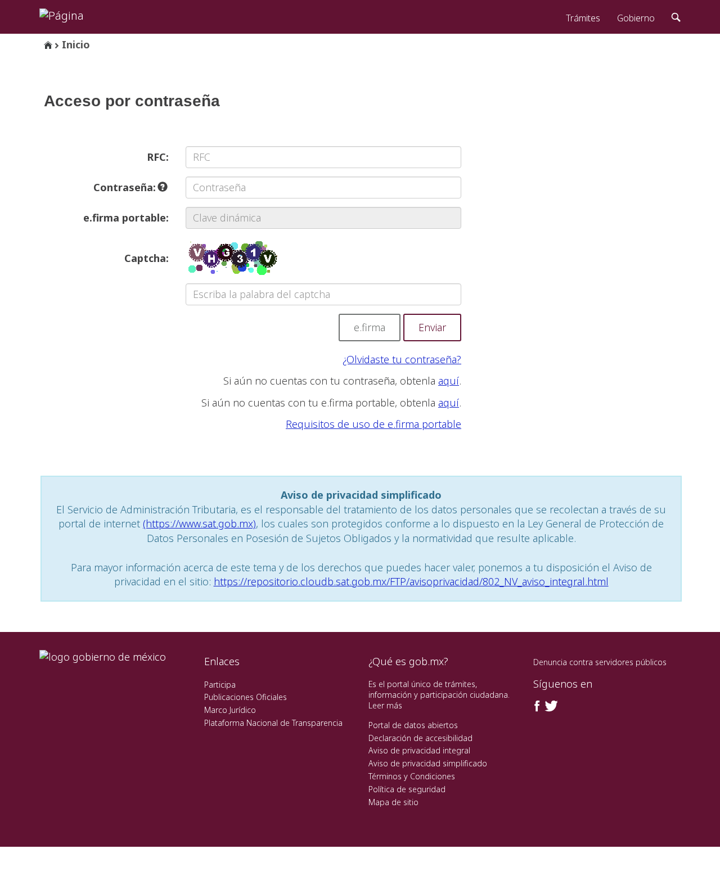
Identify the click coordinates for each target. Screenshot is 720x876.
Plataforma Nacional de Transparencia (273, 722)
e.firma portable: (126, 217)
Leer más (385, 705)
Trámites (583, 18)
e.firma (369, 327)
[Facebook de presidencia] (537, 706)
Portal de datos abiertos (413, 725)
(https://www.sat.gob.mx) (199, 523)
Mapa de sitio (393, 802)
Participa (220, 684)
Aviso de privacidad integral (419, 750)
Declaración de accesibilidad (420, 738)
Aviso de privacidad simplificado (427, 763)
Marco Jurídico (230, 710)
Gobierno (636, 18)
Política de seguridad (407, 789)
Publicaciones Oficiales (245, 697)
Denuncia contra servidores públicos (600, 662)
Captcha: (146, 258)
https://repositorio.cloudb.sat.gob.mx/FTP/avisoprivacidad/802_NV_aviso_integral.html (411, 581)
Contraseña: (126, 187)
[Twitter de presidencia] (550, 706)
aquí (448, 380)
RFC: (158, 157)
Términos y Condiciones (411, 776)
